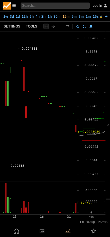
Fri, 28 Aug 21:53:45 (93, 222)
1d (18, 17)
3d (12, 17)
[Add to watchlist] (78, 26)
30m (57, 17)
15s (98, 17)
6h (32, 17)
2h (43, 17)
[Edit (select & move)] (53, 26)
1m (88, 17)
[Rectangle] (67, 26)
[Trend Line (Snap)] (60, 26)
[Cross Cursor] (46, 26)
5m (74, 17)
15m (66, 17)
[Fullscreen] (84, 26)
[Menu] (9, 5)
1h (50, 17)
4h (37, 17)
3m (81, 17)
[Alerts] (91, 26)
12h (25, 17)
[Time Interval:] (106, 16)
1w (5, 17)
